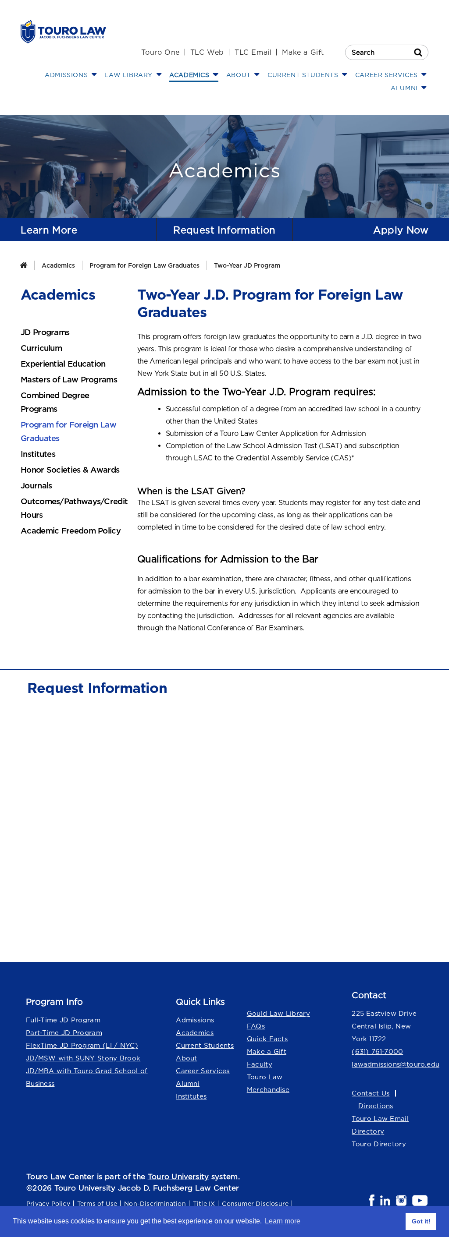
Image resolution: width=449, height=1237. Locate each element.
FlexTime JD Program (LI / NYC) (82, 1045)
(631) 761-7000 (377, 1051)
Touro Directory (379, 1144)
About (186, 1058)
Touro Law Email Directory (380, 1125)
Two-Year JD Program (247, 265)
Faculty (259, 1064)
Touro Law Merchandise (268, 1083)
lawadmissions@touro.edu (390, 1064)
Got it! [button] (421, 1221)
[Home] (23, 265)
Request (224, 230)
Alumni (188, 1083)
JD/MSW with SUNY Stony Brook (83, 1058)
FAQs (256, 1026)
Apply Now (400, 230)
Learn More (49, 230)
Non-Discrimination (155, 1203)
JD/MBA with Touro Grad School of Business (87, 1077)
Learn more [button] (282, 1221)
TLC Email (253, 52)
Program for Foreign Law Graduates (144, 265)
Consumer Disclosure (255, 1203)
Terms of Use (97, 1203)
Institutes (191, 1096)
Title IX (204, 1203)
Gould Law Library (278, 1013)
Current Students (205, 1045)
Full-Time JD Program (63, 1020)
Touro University (178, 1176)
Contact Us (370, 1093)
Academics (58, 265)
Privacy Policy (48, 1203)
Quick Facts (267, 1039)
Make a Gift (303, 52)
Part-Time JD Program (64, 1032)
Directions (375, 1106)
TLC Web (207, 52)
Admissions (195, 1020)
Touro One (160, 52)
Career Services (203, 1070)
